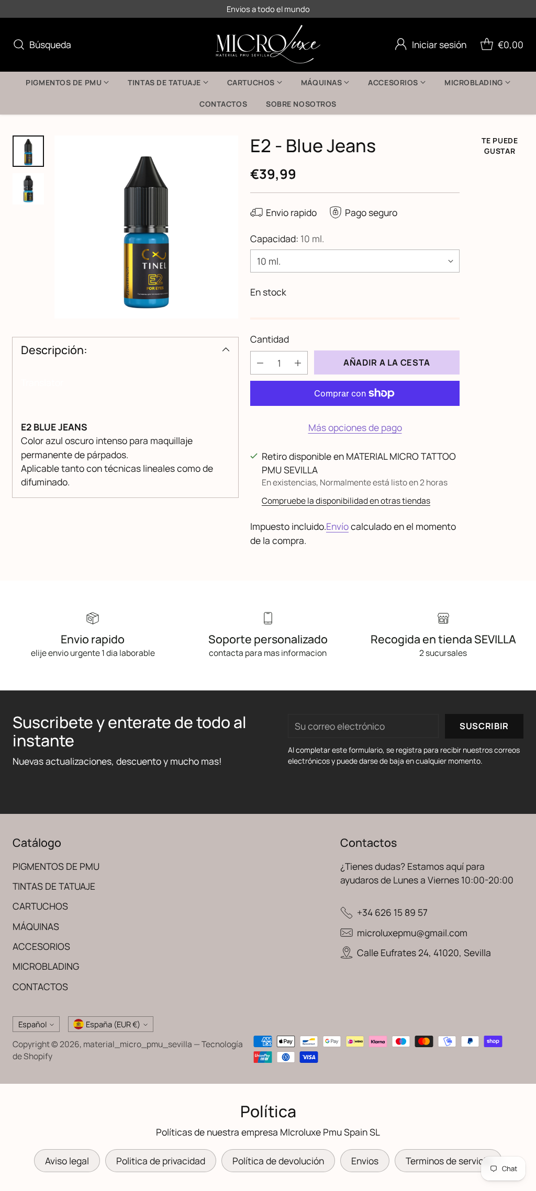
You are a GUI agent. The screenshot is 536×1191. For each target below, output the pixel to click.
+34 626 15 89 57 (392, 912)
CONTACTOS (40, 986)
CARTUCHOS (40, 906)
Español (32, 1024)
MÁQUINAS (36, 926)
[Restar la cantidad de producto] (260, 362)
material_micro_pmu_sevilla (137, 1044)
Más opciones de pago (355, 427)
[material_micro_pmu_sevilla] (268, 45)
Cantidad (269, 339)
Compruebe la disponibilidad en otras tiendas (346, 500)
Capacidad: (287, 238)
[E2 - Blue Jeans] (146, 227)
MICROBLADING (46, 966)
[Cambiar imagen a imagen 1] (28, 151)
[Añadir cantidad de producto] (297, 362)
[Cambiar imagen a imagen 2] (28, 189)
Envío (337, 526)
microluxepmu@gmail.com (412, 932)
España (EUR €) (113, 1024)
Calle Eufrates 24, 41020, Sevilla (424, 952)
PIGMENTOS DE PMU (56, 866)
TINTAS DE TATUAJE (54, 886)
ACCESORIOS (41, 946)
